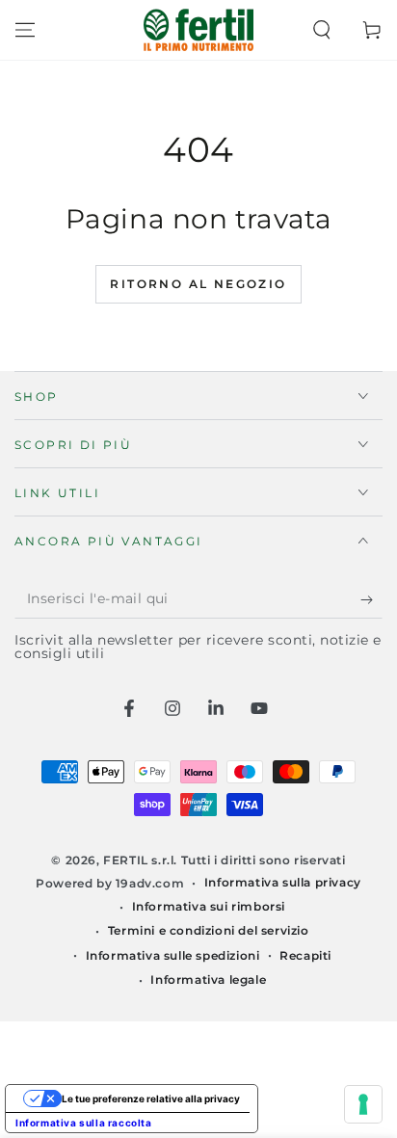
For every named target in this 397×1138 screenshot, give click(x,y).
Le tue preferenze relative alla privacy (151, 1098)
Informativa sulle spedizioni (173, 955)
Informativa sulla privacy (282, 882)
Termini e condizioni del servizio (208, 930)
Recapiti (305, 955)
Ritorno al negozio (198, 284)
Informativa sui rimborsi (208, 906)
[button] (322, 29)
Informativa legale (208, 979)
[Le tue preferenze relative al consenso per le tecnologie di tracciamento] (363, 1104)
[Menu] (25, 29)
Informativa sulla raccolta (83, 1122)
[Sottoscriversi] (371, 599)
